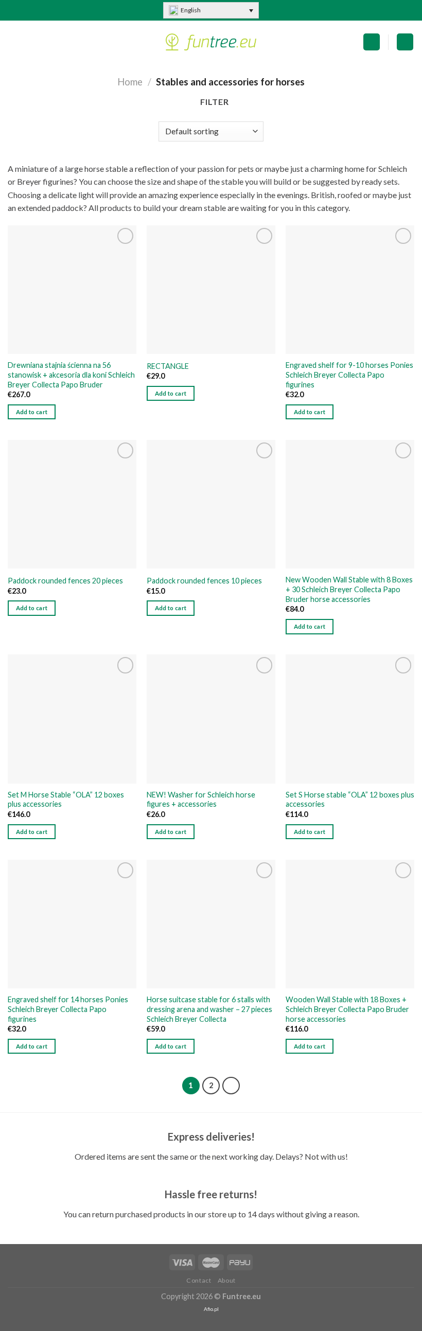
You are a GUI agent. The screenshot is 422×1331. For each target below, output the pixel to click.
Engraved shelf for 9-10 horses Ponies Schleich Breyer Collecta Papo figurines (349, 374)
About (227, 1280)
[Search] (405, 41)
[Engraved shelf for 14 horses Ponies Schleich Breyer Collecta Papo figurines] (72, 924)
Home (130, 81)
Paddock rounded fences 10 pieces (204, 580)
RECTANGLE (168, 366)
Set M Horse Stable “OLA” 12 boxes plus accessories (66, 799)
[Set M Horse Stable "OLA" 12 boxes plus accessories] (72, 718)
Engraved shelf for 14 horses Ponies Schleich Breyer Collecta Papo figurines (68, 1009)
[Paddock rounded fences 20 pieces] (72, 504)
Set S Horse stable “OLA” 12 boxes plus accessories (350, 799)
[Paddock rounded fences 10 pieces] (211, 504)
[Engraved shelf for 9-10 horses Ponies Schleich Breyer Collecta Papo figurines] (350, 289)
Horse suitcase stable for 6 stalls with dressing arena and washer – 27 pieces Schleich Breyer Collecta (209, 1009)
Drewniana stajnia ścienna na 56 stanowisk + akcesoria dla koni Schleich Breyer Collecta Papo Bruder (71, 374)
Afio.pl (211, 1309)
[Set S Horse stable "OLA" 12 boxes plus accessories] (350, 718)
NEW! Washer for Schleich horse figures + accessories (201, 799)
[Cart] (371, 41)
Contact (198, 1280)
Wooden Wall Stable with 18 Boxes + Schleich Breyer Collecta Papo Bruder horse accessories (347, 1009)
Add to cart (32, 412)
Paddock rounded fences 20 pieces (65, 580)
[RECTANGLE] (211, 289)
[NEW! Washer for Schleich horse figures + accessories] (211, 718)
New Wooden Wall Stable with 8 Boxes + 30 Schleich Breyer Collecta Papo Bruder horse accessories (349, 589)
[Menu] (14, 42)
